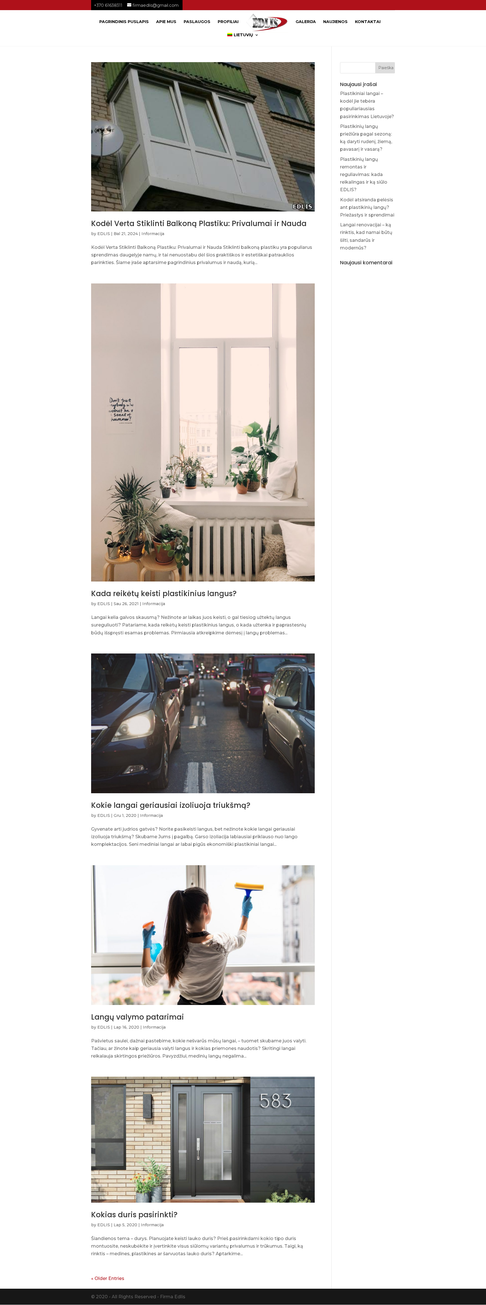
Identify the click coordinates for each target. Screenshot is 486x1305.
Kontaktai (368, 22)
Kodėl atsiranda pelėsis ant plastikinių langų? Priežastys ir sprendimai (367, 207)
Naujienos (335, 22)
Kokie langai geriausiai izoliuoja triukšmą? (170, 805)
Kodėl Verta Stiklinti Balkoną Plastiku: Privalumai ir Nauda (199, 223)
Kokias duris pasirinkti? (134, 1215)
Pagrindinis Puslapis (124, 22)
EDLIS (103, 233)
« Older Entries (107, 1278)
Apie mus (166, 22)
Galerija (306, 22)
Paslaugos (197, 22)
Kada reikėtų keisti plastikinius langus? (164, 594)
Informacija (152, 233)
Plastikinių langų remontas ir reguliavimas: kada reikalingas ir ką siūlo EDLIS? (363, 175)
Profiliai (228, 22)
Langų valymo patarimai (137, 1017)
